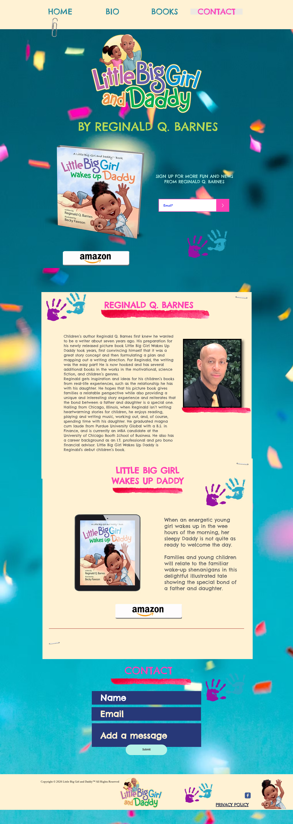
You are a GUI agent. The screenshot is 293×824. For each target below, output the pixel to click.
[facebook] (248, 795)
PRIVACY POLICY (232, 804)
